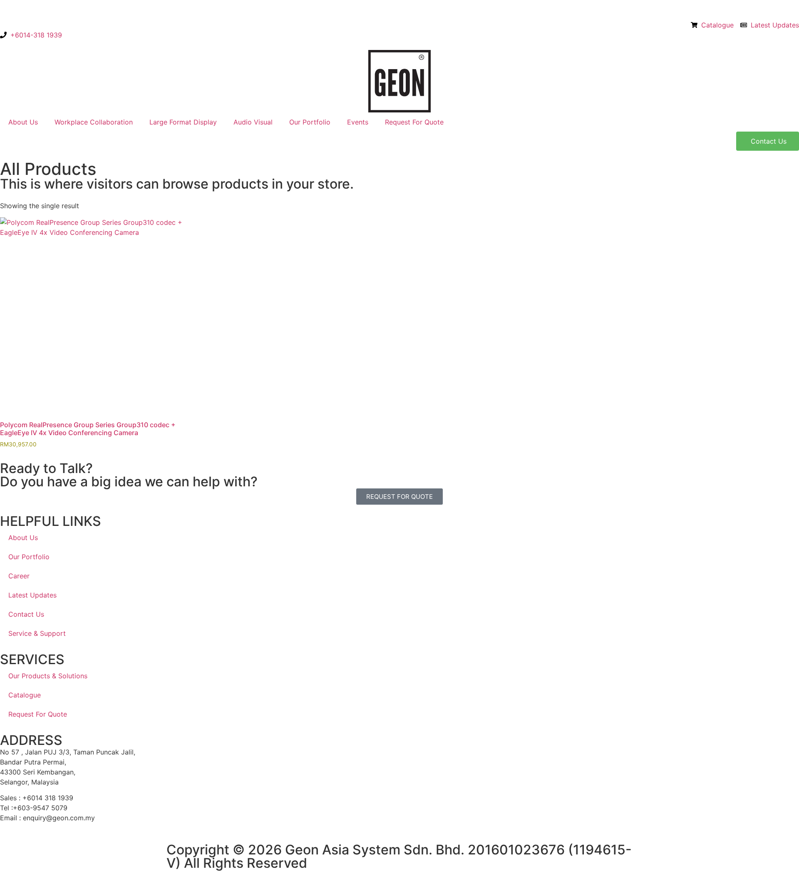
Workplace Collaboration (94, 122)
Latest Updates (32, 595)
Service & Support (37, 633)
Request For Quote (414, 122)
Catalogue (24, 695)
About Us (23, 122)
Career (19, 576)
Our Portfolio (309, 122)
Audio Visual (253, 122)
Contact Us (26, 614)
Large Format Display (183, 122)
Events (357, 122)
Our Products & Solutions (47, 676)
